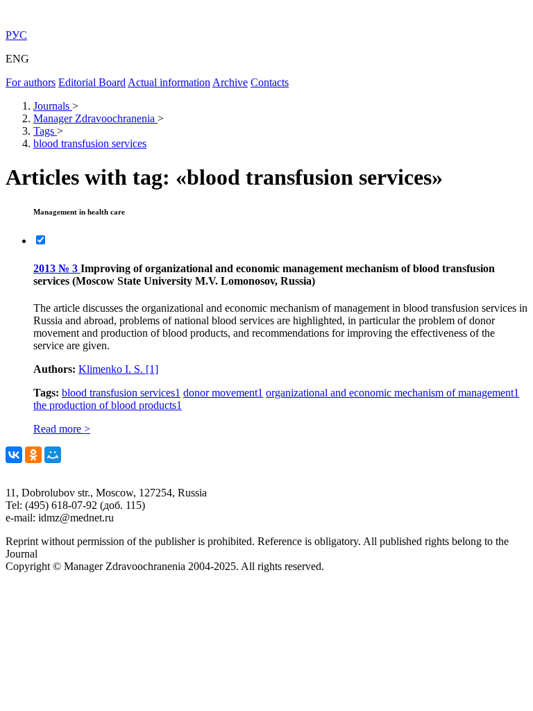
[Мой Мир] (52, 454)
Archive (230, 82)
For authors (31, 82)
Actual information (169, 82)
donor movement (223, 393)
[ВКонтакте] (14, 454)
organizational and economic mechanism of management (392, 393)
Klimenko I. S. (118, 369)
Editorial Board (92, 82)
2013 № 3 (57, 268)
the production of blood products (107, 405)
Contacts (270, 82)
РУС (16, 35)
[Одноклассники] (33, 454)
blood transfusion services (121, 393)
